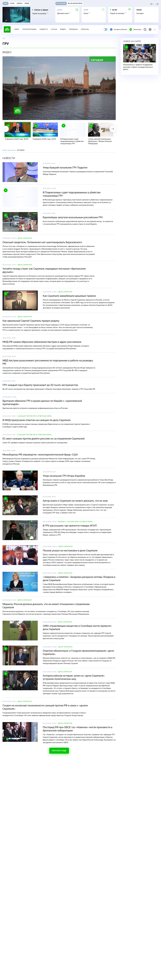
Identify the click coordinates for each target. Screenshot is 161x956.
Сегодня (20, 150)
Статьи (54, 29)
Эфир (16, 29)
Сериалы (85, 29)
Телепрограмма (29, 29)
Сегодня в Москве (120, 29)
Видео (63, 29)
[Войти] (150, 29)
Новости (44, 29)
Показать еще (59, 751)
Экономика (137, 29)
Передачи (73, 29)
